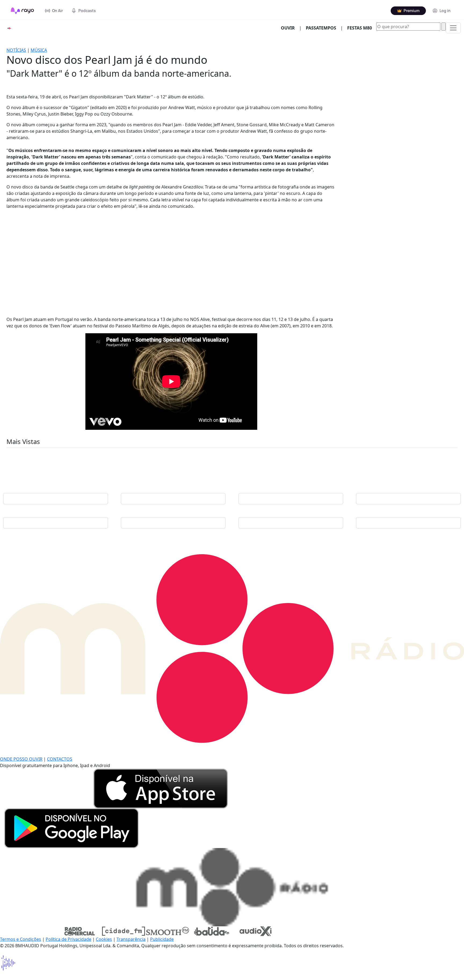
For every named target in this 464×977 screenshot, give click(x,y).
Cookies (104, 939)
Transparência (131, 939)
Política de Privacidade (68, 939)
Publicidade (162, 939)
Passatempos (321, 28)
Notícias (16, 50)
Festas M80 (359, 28)
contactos (59, 759)
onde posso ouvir (21, 759)
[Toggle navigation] (453, 28)
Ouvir (290, 28)
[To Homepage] (22, 10)
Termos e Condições (20, 939)
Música (39, 50)
